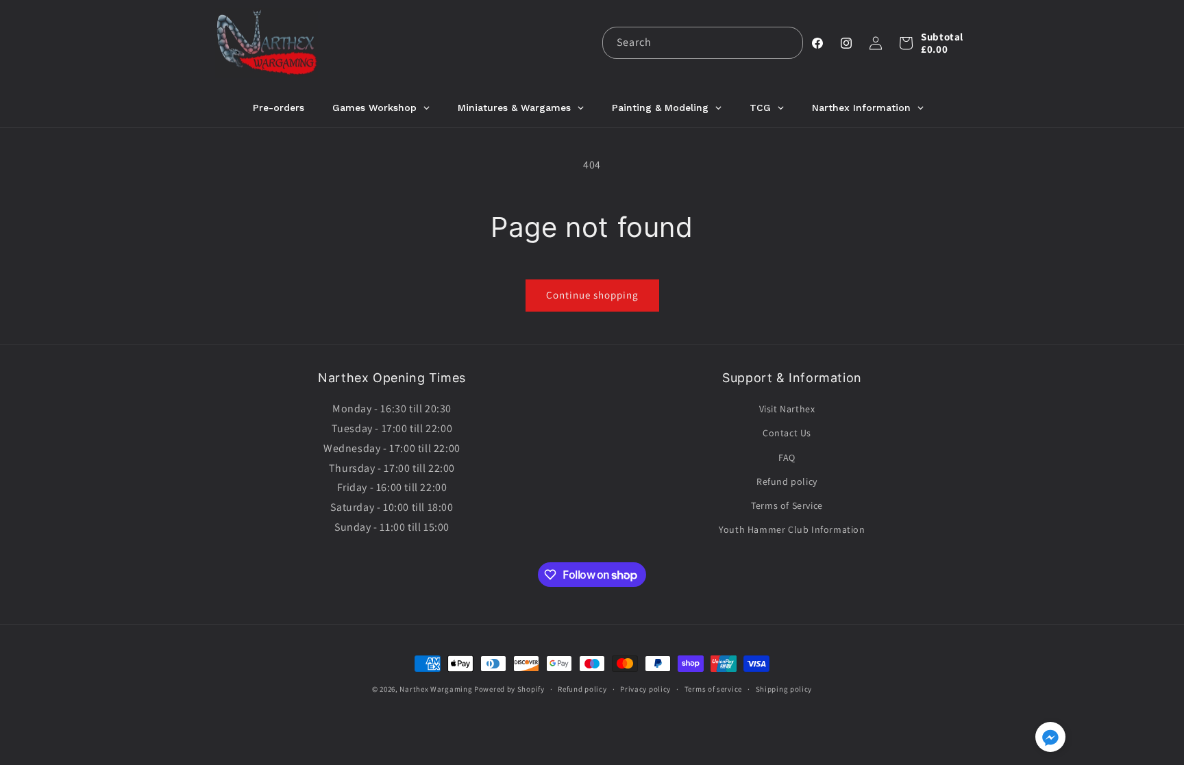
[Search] (787, 42)
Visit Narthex (787, 409)
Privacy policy (645, 689)
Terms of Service (787, 505)
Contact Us (787, 433)
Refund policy (786, 481)
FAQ (787, 457)
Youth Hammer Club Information (792, 529)
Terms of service (713, 689)
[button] (906, 43)
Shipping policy (784, 689)
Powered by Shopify (509, 689)
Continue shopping (592, 294)
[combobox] (702, 42)
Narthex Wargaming (435, 689)
